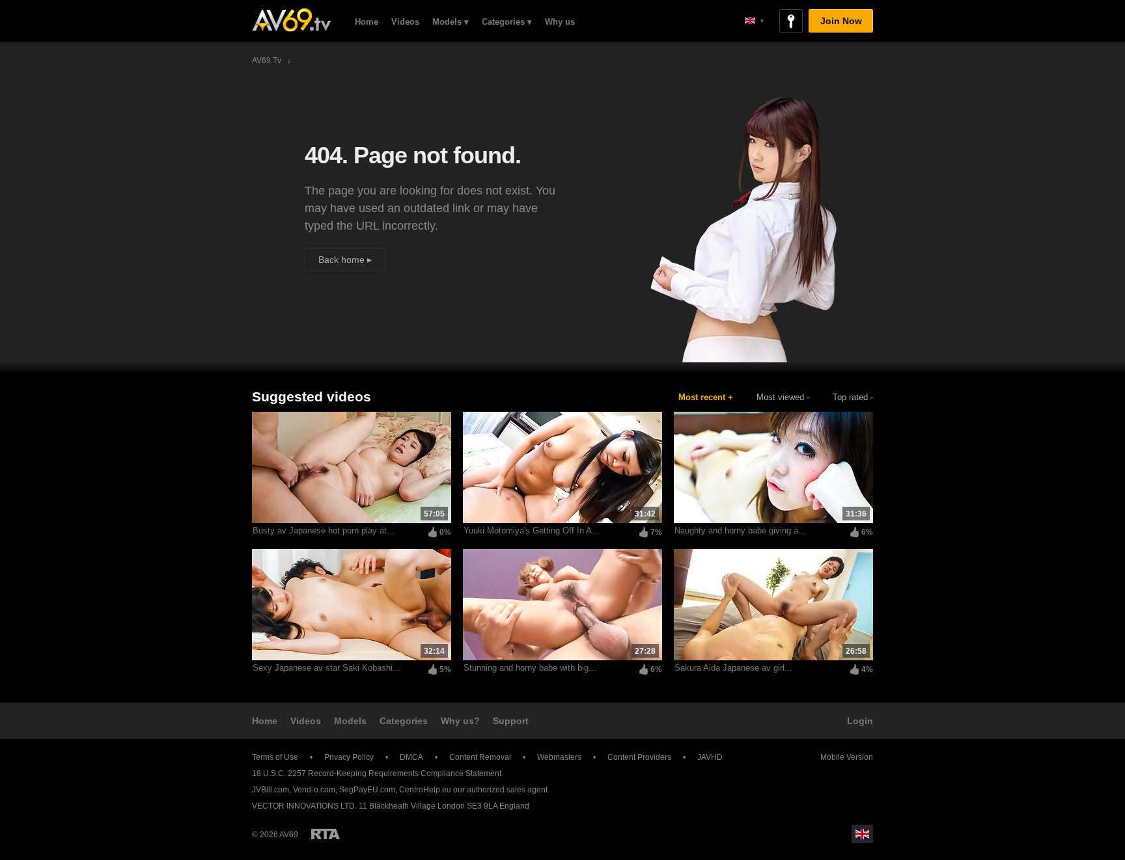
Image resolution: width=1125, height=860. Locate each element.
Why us (560, 22)
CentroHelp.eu (425, 789)
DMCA (411, 757)
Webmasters (559, 757)
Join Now (841, 21)
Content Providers (639, 757)
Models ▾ (450, 22)
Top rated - (853, 397)
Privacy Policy (349, 757)
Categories (404, 721)
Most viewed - (783, 397)
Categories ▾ (507, 22)
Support (511, 721)
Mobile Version (846, 757)
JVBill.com (270, 789)
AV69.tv (291, 20)
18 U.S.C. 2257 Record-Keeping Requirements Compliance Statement (376, 773)
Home (366, 22)
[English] (754, 20)
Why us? (460, 721)
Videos (405, 22)
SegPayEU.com (367, 789)
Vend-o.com (314, 789)
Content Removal (480, 757)
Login (860, 721)
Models (350, 721)
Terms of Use (275, 757)
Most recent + (705, 397)
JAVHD (710, 757)
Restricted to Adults (325, 834)
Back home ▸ (345, 259)
